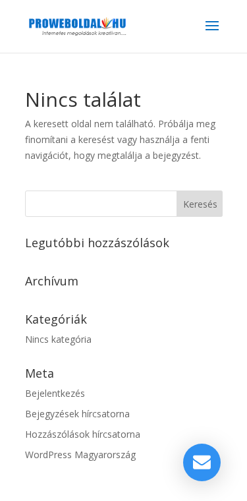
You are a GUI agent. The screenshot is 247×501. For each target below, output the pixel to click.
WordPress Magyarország (80, 454)
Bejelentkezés (55, 393)
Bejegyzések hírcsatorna (77, 413)
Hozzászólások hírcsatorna (82, 434)
